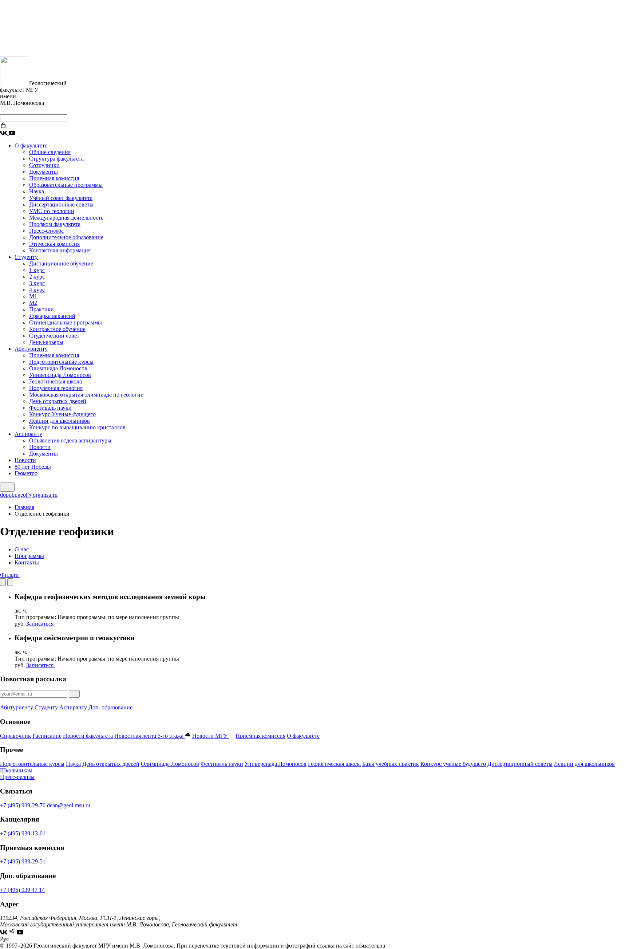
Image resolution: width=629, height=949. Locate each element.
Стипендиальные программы (65, 322)
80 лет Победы (33, 467)
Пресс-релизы (17, 777)
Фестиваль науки (50, 408)
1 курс (37, 270)
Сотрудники (44, 165)
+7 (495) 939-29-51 (23, 861)
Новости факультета (88, 736)
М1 (33, 296)
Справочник (15, 736)
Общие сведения (50, 152)
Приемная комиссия (54, 178)
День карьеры (46, 342)
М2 (33, 303)
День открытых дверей (57, 401)
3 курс (37, 283)
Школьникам (16, 770)
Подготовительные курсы (61, 362)
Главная (24, 507)
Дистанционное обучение (61, 263)
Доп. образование (110, 707)
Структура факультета (56, 158)
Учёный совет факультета (60, 198)
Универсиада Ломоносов (60, 375)
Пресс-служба (46, 231)
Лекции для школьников (59, 421)
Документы (43, 172)
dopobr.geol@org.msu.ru (29, 495)
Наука (36, 191)
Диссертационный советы (520, 764)
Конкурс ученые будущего (453, 764)
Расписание (47, 736)
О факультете (31, 145)
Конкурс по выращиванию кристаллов (77, 427)
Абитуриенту (31, 349)
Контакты (27, 562)
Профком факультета (54, 224)
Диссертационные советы (61, 204)
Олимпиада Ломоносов (58, 368)
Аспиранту (28, 434)
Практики (41, 309)
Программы (29, 556)
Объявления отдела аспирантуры (70, 440)
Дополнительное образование (66, 237)
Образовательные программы (66, 185)
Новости (40, 447)
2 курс (37, 276)
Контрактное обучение (57, 329)
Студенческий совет (54, 335)
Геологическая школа (55, 381)
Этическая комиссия (54, 244)
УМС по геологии (51, 211)
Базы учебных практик (390, 764)
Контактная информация (60, 250)
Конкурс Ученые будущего (62, 414)
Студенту (26, 257)
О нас (22, 549)
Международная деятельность (66, 217)
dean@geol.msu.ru (68, 805)
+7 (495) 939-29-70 (23, 805)
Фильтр (10, 575)
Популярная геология (56, 388)
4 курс (37, 290)
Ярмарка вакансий (52, 316)
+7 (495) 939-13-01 (23, 833)
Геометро (26, 473)
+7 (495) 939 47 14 (22, 890)
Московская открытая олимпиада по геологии (86, 394)
